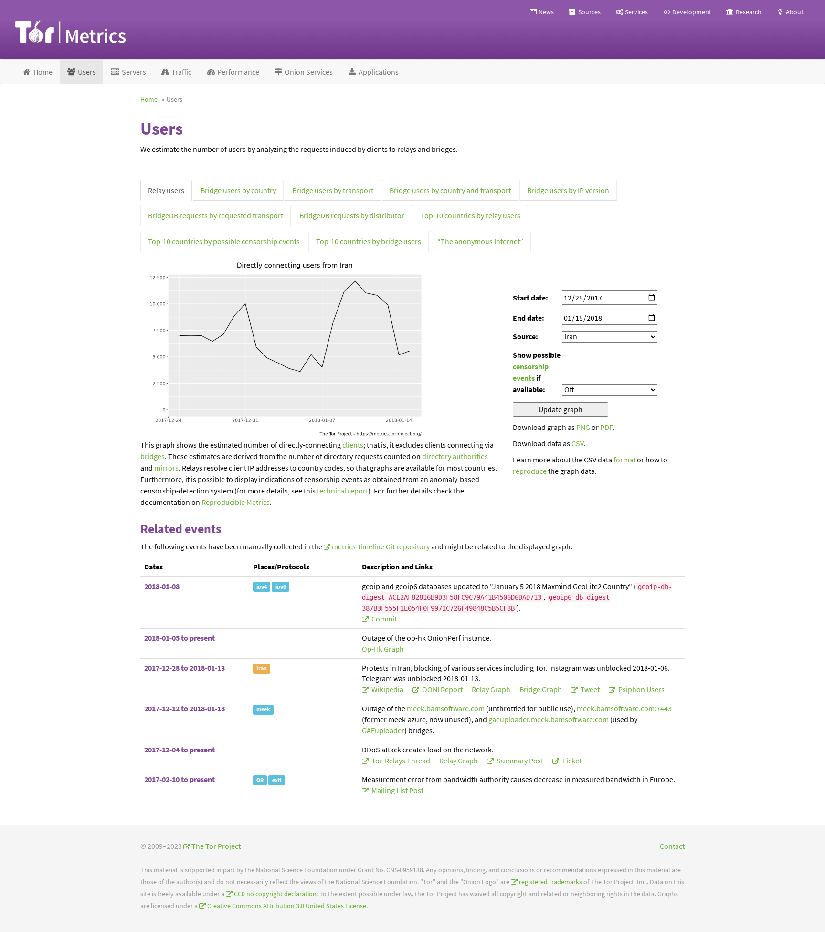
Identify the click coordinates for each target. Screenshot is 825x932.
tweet (590, 689)
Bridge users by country (238, 190)
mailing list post (396, 790)
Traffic (180, 71)
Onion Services (308, 71)
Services (636, 12)
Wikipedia (387, 689)
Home (42, 71)
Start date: (530, 297)
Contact (672, 846)
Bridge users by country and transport (450, 190)
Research (748, 12)
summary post (520, 760)
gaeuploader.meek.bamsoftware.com (548, 719)
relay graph (492, 689)
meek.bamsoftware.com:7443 (624, 708)
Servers (133, 71)
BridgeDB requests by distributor (351, 215)
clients (352, 445)
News (545, 12)
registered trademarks (550, 882)
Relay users (166, 190)
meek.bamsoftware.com (446, 708)
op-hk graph (383, 648)
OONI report (442, 689)
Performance (237, 71)
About (794, 12)
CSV (577, 443)
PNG (583, 427)
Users (86, 71)
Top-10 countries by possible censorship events (224, 241)
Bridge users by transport (332, 190)
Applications (378, 71)
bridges (152, 456)
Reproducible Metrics (235, 502)
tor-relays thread (401, 760)
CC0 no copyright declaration (275, 894)
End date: (528, 317)
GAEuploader (383, 730)
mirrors (166, 467)
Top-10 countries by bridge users (368, 241)
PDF (606, 427)
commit (383, 618)
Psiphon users (641, 689)
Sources (589, 12)
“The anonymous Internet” (480, 241)
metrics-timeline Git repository (381, 546)
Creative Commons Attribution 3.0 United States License (286, 906)
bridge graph (541, 689)
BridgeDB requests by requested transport (215, 215)
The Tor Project (216, 846)
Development (691, 12)
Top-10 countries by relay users (470, 215)
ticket (571, 760)
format (624, 459)
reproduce (530, 471)
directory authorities (455, 456)
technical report (342, 490)
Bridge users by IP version (568, 190)
